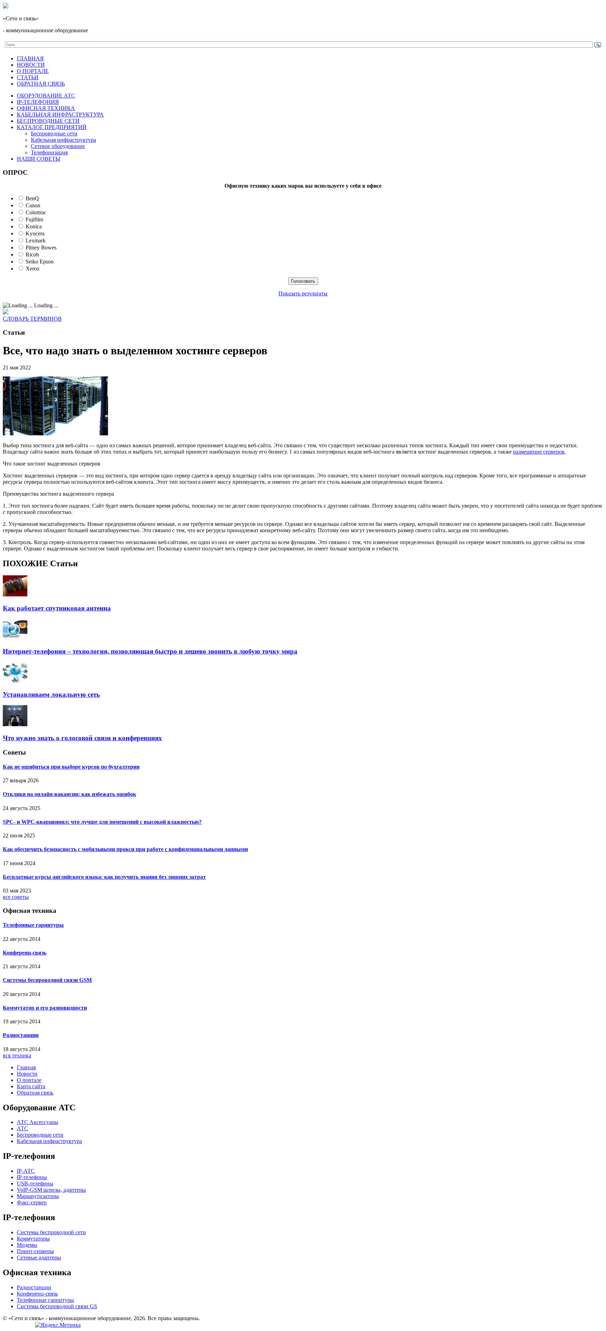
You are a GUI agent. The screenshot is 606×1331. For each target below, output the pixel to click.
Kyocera (35, 233)
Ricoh (32, 254)
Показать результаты (303, 293)
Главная (26, 1067)
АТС (22, 1128)
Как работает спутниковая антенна (57, 608)
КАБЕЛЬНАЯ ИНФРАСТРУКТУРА (60, 115)
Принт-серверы (35, 1251)
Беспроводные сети (54, 133)
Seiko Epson (40, 262)
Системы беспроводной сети (51, 1232)
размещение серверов (539, 452)
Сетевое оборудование (58, 146)
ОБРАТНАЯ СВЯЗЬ (41, 84)
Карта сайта (31, 1086)
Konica (34, 226)
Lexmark (36, 240)
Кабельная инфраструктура (63, 140)
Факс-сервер (32, 1202)
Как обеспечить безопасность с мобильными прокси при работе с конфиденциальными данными (125, 849)
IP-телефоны (32, 1177)
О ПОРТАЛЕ (33, 71)
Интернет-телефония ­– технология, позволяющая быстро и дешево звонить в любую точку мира (150, 651)
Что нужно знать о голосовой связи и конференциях (82, 738)
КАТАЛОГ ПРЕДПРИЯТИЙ (52, 127)
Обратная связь (35, 1093)
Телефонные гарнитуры (33, 925)
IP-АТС (26, 1171)
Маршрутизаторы (38, 1196)
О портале (29, 1080)
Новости (27, 1074)
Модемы (27, 1245)
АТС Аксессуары (37, 1122)
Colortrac (36, 212)
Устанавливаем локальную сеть (51, 694)
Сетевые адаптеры (39, 1257)
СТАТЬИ (28, 77)
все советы (16, 897)
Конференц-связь (24, 953)
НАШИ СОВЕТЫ (38, 159)
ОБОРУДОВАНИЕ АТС (46, 96)
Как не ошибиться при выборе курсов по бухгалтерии (71, 767)
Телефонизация (49, 152)
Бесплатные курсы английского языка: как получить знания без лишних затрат (104, 877)
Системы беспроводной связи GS (57, 1306)
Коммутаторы (33, 1239)
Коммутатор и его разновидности (45, 1008)
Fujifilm (34, 219)
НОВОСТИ (31, 65)
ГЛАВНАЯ (30, 58)
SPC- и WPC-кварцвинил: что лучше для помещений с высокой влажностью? (102, 822)
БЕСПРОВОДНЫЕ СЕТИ (48, 121)
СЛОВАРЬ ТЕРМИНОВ (32, 319)
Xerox (33, 269)
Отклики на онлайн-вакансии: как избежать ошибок (69, 794)
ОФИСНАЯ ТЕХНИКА (46, 108)
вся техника (17, 1055)
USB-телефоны (35, 1183)
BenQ (32, 198)
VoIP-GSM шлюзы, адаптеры (51, 1190)
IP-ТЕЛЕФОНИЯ (38, 102)
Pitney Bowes (41, 247)
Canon (33, 205)
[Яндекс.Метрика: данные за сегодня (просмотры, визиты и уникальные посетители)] (58, 1325)
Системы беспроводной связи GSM (47, 980)
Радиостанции (21, 1035)
